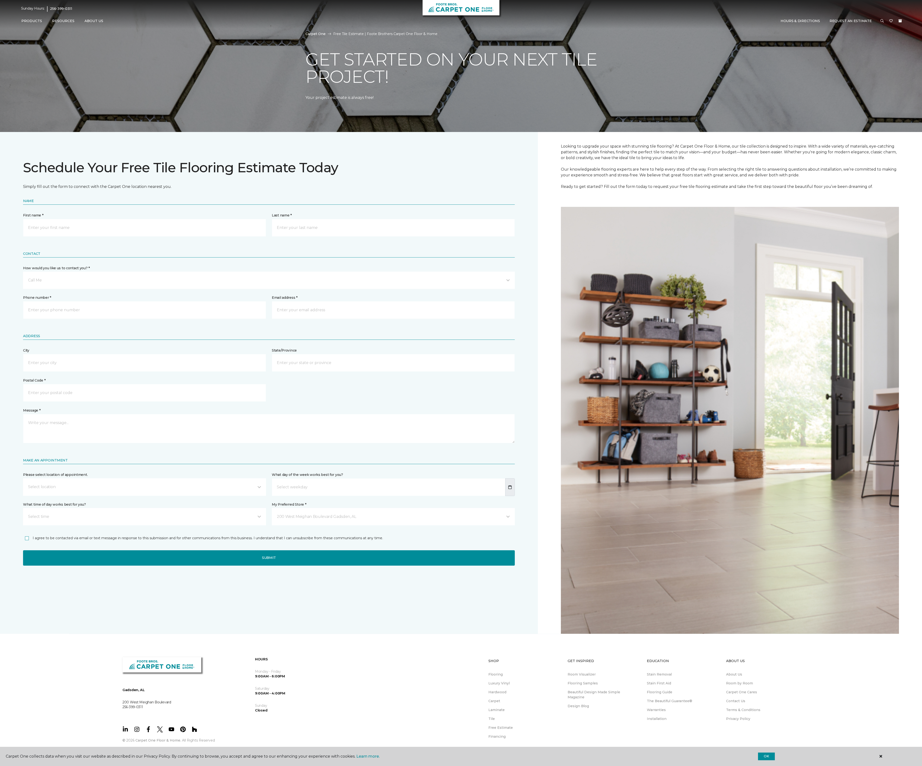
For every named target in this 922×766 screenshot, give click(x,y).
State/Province (284, 350)
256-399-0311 (61, 8)
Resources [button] (63, 21)
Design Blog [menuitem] (578, 706)
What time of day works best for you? (54, 504)
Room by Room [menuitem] (739, 683)
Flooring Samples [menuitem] (583, 683)
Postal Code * (34, 380)
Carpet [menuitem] (494, 701)
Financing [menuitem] (497, 736)
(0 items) (900, 21)
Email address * (284, 297)
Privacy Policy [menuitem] (738, 719)
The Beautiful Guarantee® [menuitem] (669, 701)
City (26, 350)
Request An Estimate (851, 21)
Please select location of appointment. (55, 474)
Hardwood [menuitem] (497, 692)
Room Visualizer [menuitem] (582, 674)
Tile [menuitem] (491, 719)
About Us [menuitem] (734, 674)
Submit (269, 558)
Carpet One (315, 34)
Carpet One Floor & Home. (158, 740)
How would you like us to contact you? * (56, 268)
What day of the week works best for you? (307, 474)
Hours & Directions (800, 21)
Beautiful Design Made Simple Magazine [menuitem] (594, 694)
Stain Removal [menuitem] (659, 674)
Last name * (282, 215)
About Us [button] (94, 21)
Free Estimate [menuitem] (500, 727)
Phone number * (37, 297)
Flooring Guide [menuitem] (659, 692)
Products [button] (31, 21)
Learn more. (368, 756)
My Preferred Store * (289, 504)
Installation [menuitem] (657, 719)
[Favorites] (891, 21)
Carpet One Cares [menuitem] (741, 692)
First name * (33, 215)
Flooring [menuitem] (495, 674)
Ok (766, 756)
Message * (31, 410)
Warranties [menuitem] (656, 710)
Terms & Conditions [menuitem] (743, 710)
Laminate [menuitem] (496, 710)
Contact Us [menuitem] (735, 701)
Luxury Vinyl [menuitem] (499, 683)
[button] (882, 21)
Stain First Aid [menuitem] (659, 683)
